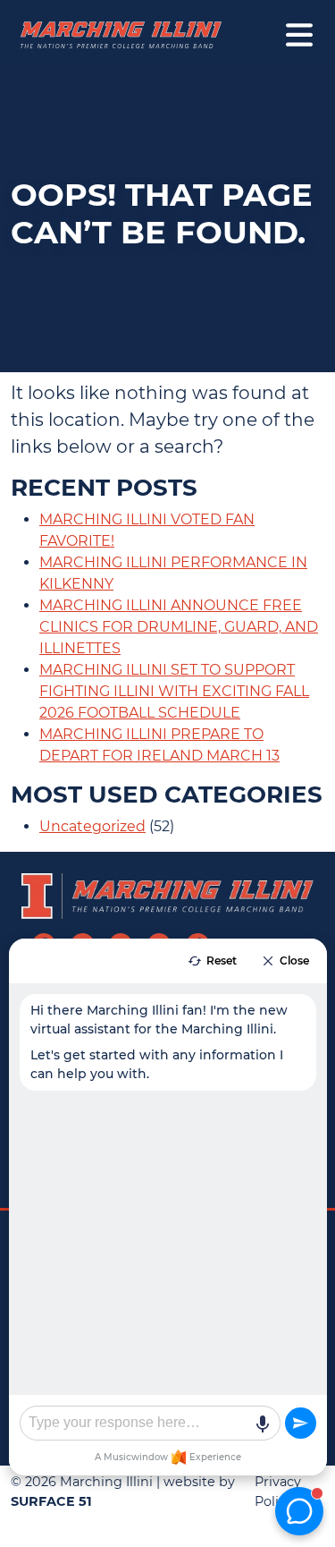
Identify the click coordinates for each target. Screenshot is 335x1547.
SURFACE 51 (51, 1501)
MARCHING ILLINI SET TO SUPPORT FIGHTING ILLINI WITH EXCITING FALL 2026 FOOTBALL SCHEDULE (174, 691)
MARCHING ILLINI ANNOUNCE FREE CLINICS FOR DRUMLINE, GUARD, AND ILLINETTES (178, 627)
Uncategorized (92, 826)
